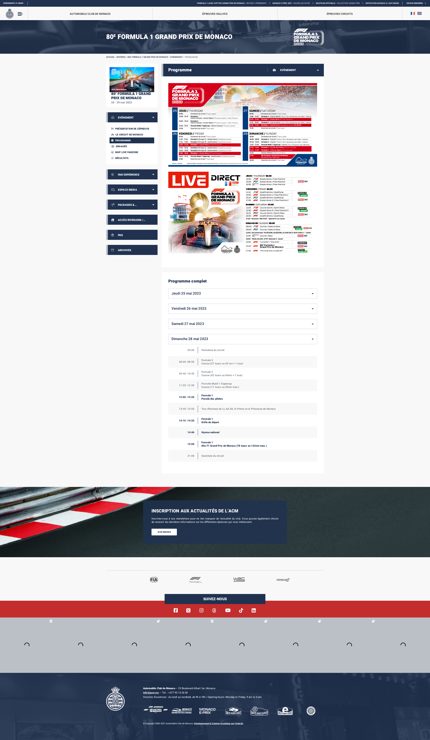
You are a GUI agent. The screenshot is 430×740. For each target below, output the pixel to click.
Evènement (176, 57)
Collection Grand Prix (301, 3)
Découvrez (361, 3)
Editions (121, 57)
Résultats (121, 158)
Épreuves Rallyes (214, 14)
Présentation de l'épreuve (132, 129)
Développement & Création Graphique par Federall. (218, 723)
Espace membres (416, 3)
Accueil (110, 57)
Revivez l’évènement (210, 3)
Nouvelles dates (255, 3)
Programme (123, 140)
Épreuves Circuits (340, 14)
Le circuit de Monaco (129, 134)
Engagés (121, 146)
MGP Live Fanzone (126, 152)
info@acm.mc (151, 693)
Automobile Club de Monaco (90, 14)
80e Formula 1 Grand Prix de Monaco (147, 57)
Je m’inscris (164, 531)
